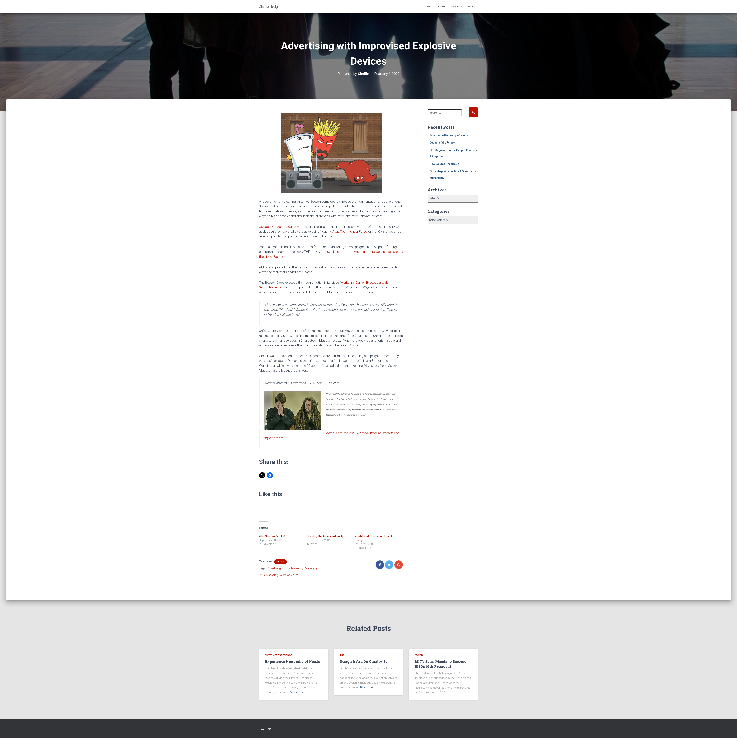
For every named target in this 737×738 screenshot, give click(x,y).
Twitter (269, 730)
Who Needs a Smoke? (272, 536)
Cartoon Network (271, 227)
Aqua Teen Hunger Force (349, 231)
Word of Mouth (289, 575)
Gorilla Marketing (293, 568)
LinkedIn (262, 730)
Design (280, 562)
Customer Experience (278, 655)
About (441, 6)
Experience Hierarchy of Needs (449, 135)
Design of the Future (442, 142)
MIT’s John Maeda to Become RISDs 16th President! (440, 664)
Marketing (311, 568)
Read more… (296, 692)
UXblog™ (456, 6)
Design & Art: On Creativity (364, 661)
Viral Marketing (269, 575)
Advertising (274, 568)
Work (471, 6)
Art (342, 655)
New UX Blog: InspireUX (444, 163)
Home (428, 6)
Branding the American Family (325, 536)
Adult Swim (294, 227)
